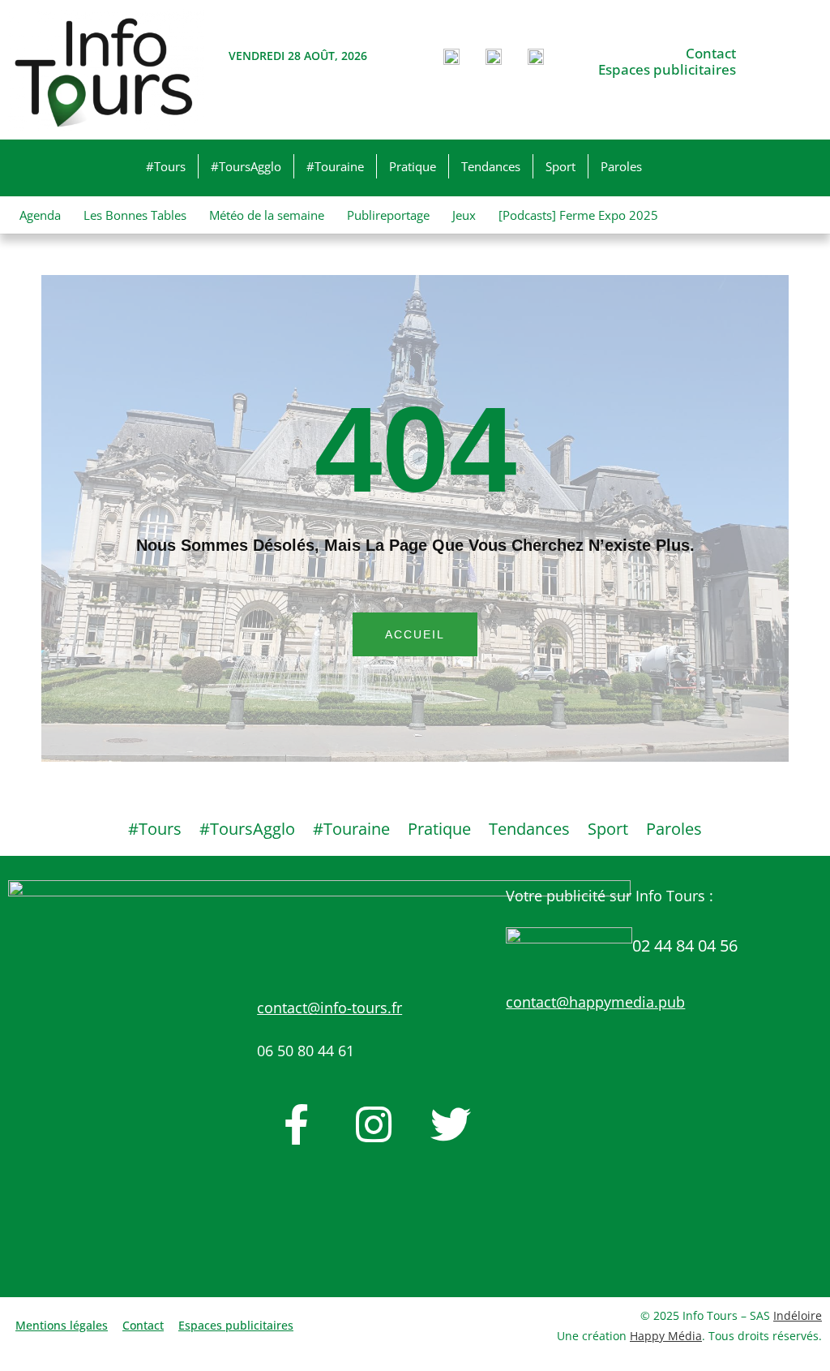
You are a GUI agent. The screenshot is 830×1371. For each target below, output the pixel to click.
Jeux (464, 215)
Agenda (40, 215)
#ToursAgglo (246, 166)
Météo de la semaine (266, 215)
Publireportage (388, 215)
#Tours (166, 166)
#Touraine (335, 166)
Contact (711, 53)
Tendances (490, 166)
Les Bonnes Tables (134, 215)
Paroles (621, 166)
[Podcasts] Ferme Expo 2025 (578, 215)
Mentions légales (61, 1325)
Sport (560, 166)
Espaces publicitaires (667, 70)
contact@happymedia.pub (595, 1002)
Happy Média (666, 1335)
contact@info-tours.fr (329, 1007)
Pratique (412, 166)
